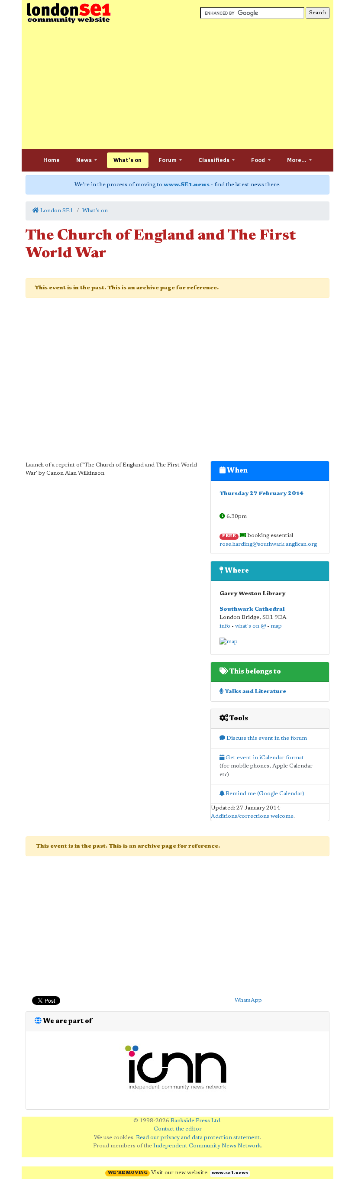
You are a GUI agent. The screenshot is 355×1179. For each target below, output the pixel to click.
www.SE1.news (187, 185)
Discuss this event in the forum (266, 738)
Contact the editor (178, 1129)
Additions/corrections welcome (252, 816)
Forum (168, 160)
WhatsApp (248, 1000)
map (276, 626)
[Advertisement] (177, 86)
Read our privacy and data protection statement (198, 1137)
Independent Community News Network (207, 1146)
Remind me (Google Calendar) (264, 794)
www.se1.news (230, 1173)
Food (258, 160)
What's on (127, 160)
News (84, 160)
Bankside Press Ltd (195, 1121)
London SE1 (56, 211)
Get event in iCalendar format (264, 758)
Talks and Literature (254, 691)
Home (51, 160)
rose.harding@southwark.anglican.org (268, 544)
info (224, 626)
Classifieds (214, 160)
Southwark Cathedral (252, 609)
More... (297, 160)
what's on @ (250, 626)
